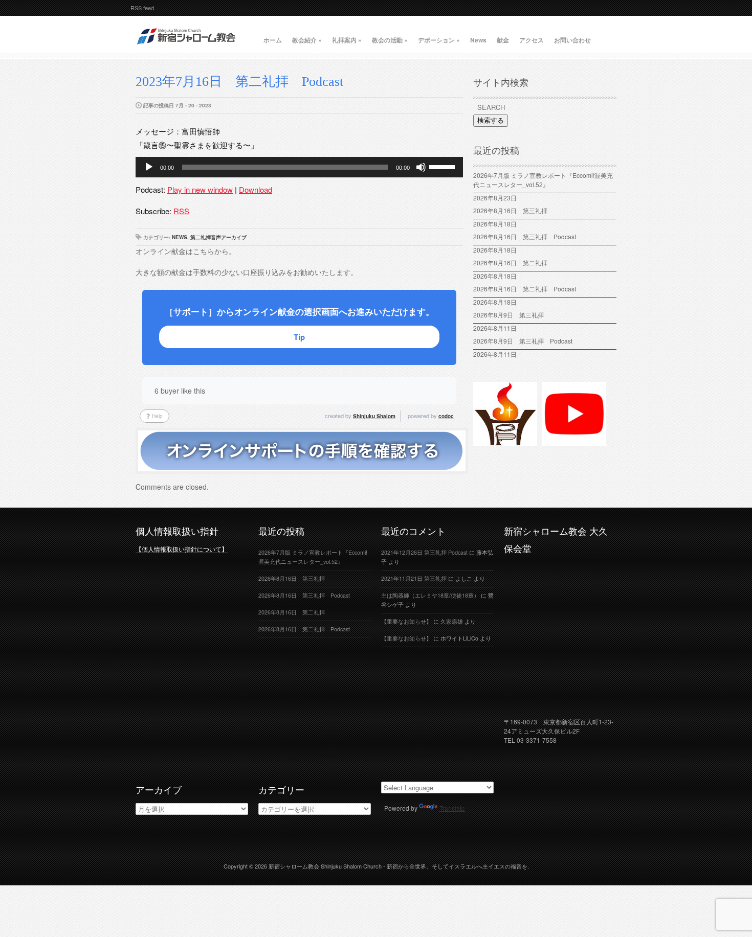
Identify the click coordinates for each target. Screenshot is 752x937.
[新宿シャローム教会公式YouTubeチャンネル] (574, 441)
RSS (181, 210)
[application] (299, 167)
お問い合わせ (572, 39)
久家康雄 (451, 621)
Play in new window (200, 189)
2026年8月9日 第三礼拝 (508, 314)
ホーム (272, 39)
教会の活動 (390, 39)
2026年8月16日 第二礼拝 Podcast (524, 288)
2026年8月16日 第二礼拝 (513, 262)
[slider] (443, 166)
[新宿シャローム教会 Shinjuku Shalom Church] (187, 48)
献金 (503, 39)
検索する (490, 120)
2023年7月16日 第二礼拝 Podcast (239, 81)
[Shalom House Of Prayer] (505, 441)
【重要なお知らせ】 (406, 621)
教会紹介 (307, 39)
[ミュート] (421, 167)
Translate (452, 808)
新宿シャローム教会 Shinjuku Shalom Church (325, 866)
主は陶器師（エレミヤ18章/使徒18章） (430, 595)
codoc (446, 416)
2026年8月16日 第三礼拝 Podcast (524, 236)
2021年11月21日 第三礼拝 (414, 578)
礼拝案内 (347, 39)
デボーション (439, 39)
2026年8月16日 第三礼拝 (513, 210)
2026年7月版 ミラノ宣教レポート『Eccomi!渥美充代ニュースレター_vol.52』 (543, 180)
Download (255, 189)
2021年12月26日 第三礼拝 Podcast (424, 552)
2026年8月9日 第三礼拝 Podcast (522, 340)
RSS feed (142, 8)
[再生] (149, 167)
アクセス (531, 39)
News (478, 39)
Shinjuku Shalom (374, 416)
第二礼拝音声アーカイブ (218, 237)
